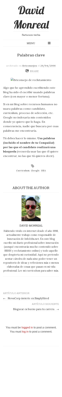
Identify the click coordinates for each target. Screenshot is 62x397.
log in (25, 331)
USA (43, 170)
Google (35, 170)
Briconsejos (29, 65)
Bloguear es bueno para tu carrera (36, 309)
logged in (27, 327)
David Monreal (31, 17)
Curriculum (23, 170)
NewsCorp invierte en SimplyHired (26, 298)
